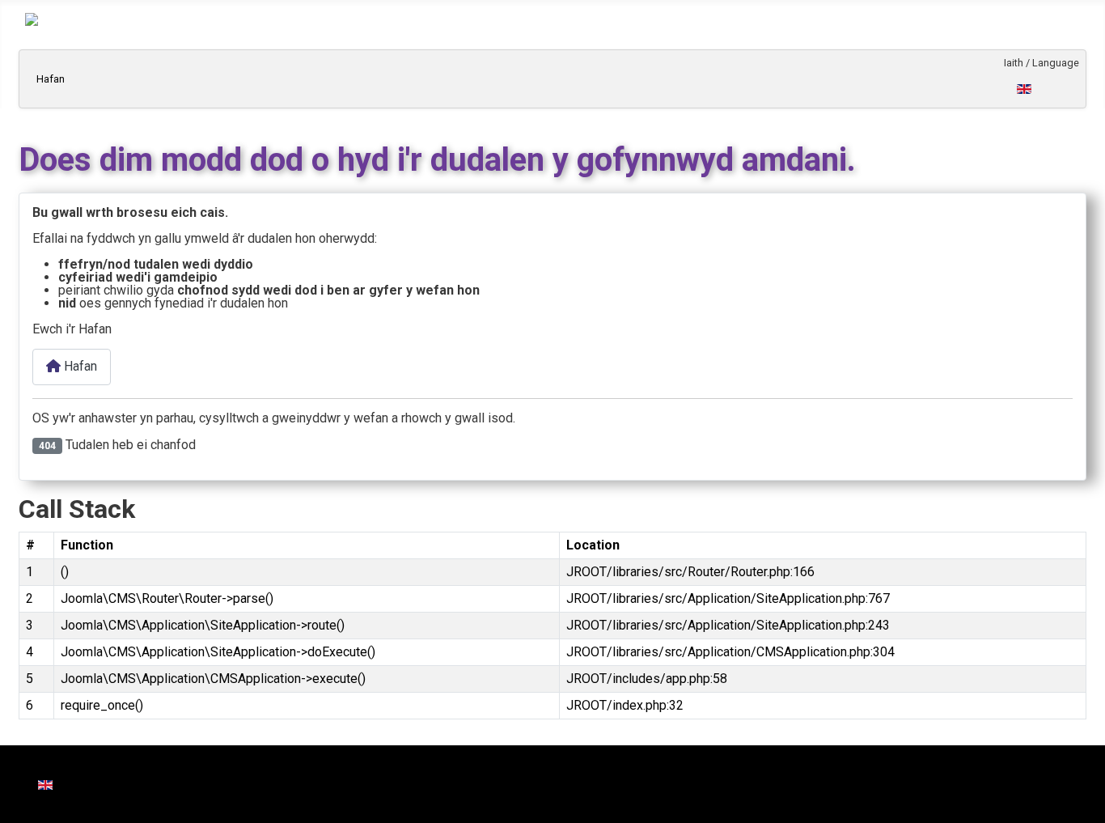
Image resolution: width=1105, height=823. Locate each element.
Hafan (50, 79)
